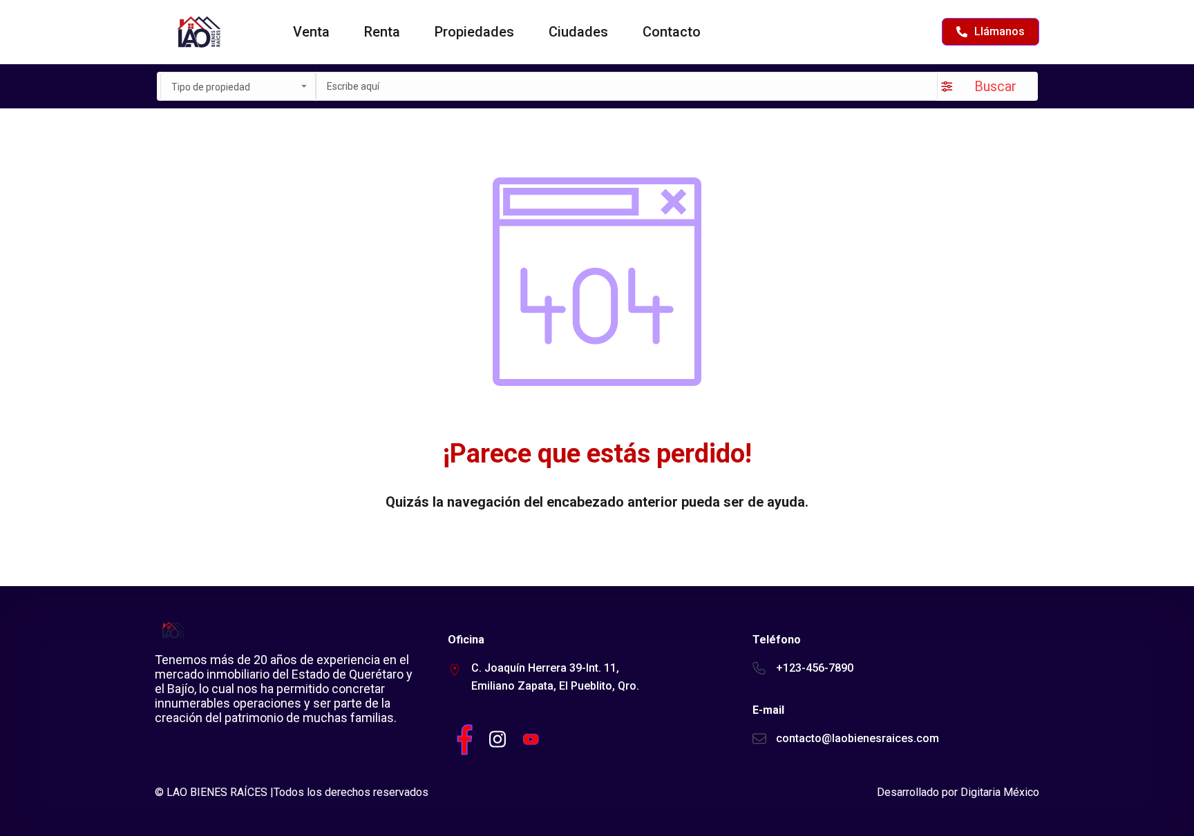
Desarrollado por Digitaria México (958, 792)
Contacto (672, 31)
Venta (311, 31)
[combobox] (238, 86)
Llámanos (999, 31)
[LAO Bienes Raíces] (198, 31)
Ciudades (578, 31)
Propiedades (474, 31)
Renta (382, 31)
